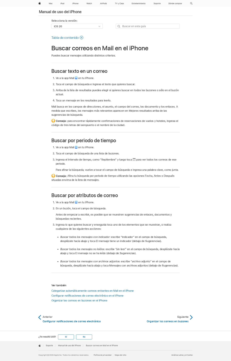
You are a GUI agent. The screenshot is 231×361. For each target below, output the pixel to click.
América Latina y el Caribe (181, 355)
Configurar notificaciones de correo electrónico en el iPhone (87, 295)
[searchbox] (148, 26)
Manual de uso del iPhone (60, 11)
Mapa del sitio (120, 355)
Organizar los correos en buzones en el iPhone (79, 300)
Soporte (49, 345)
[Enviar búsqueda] (119, 26)
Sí (66, 337)
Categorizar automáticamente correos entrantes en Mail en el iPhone (92, 290)
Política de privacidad (102, 355)
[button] (191, 3)
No (84, 337)
